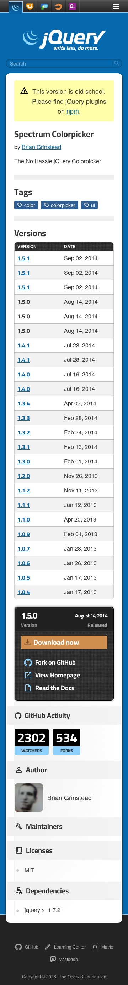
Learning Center (70, 947)
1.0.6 (23, 563)
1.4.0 (23, 374)
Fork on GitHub (55, 662)
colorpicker (63, 205)
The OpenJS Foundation (82, 976)
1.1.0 (23, 519)
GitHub (31, 947)
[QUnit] (72, 6)
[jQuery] (16, 7)
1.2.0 (23, 476)
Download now (56, 642)
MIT (29, 870)
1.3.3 (23, 417)
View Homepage (57, 675)
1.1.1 (23, 505)
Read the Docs (55, 688)
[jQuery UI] (30, 6)
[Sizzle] (58, 6)
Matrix (107, 947)
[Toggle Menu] (116, 6)
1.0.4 (23, 592)
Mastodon (68, 959)
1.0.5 (23, 577)
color (29, 205)
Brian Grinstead (41, 147)
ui (93, 205)
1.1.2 (23, 490)
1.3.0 (23, 461)
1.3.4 (23, 403)
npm (72, 110)
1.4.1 (23, 345)
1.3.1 (23, 447)
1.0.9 (23, 534)
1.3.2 (23, 432)
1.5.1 (23, 258)
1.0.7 (23, 548)
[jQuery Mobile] (44, 6)
